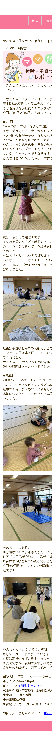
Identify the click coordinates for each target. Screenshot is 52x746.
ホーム (34, 20)
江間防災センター (30, 685)
